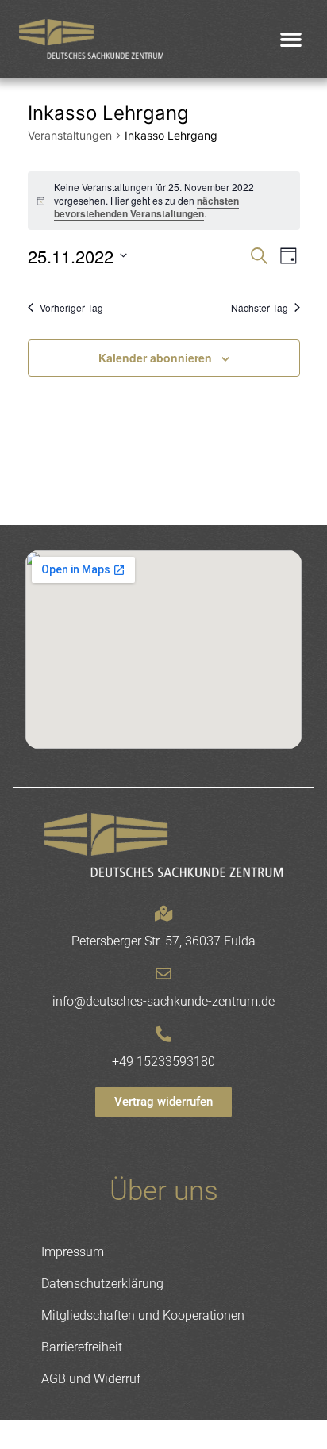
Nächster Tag (259, 307)
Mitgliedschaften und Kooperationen (142, 1315)
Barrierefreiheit (81, 1347)
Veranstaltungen (70, 135)
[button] (291, 38)
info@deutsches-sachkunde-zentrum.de (163, 1001)
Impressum (72, 1251)
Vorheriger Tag (71, 307)
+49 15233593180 (163, 1061)
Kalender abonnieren (155, 358)
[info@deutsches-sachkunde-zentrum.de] (163, 974)
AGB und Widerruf (90, 1378)
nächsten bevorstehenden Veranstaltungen (146, 207)
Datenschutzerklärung (102, 1283)
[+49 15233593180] (163, 1034)
